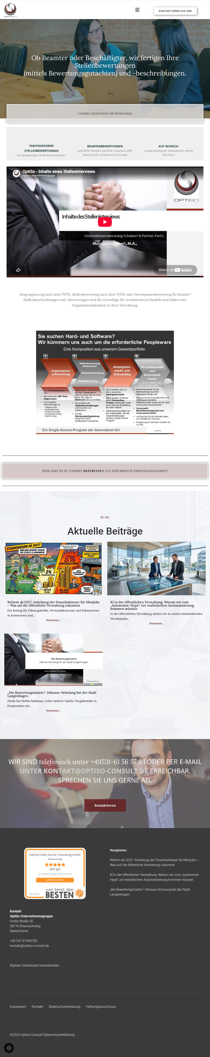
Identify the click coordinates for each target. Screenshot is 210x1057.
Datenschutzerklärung (64, 1007)
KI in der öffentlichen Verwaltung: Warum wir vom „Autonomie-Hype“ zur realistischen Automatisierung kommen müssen (152, 605)
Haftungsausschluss (101, 1007)
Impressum (18, 1007)
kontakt (15, 946)
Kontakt (37, 1007)
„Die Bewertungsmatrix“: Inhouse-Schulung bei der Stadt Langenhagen (51, 694)
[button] (137, 10)
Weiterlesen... (53, 620)
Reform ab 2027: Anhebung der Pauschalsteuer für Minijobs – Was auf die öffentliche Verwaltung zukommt (53, 603)
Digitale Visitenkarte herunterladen (34, 965)
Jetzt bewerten (55, 880)
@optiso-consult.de (35, 946)
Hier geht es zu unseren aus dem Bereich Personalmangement (105, 470)
